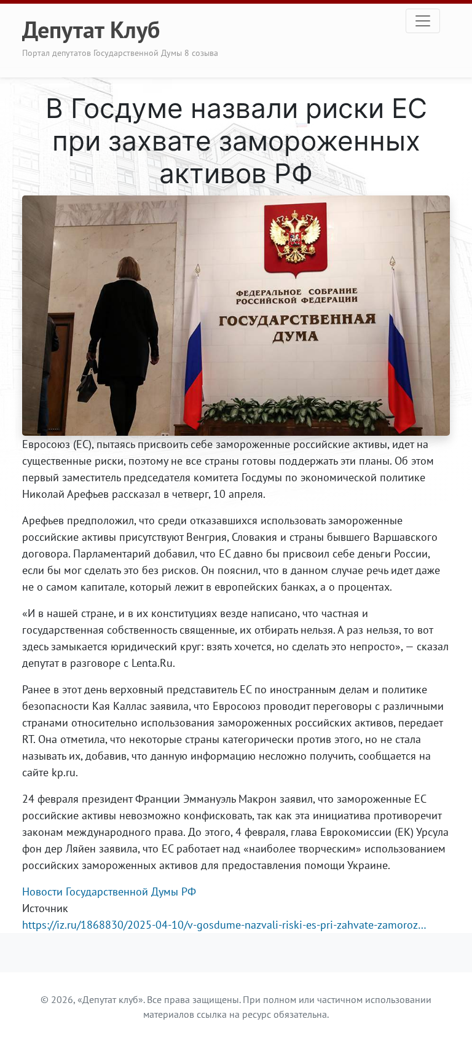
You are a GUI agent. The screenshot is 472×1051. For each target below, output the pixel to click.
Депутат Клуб (91, 29)
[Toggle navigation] (423, 21)
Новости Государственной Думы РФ (109, 891)
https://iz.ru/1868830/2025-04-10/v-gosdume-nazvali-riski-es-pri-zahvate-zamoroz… (224, 925)
